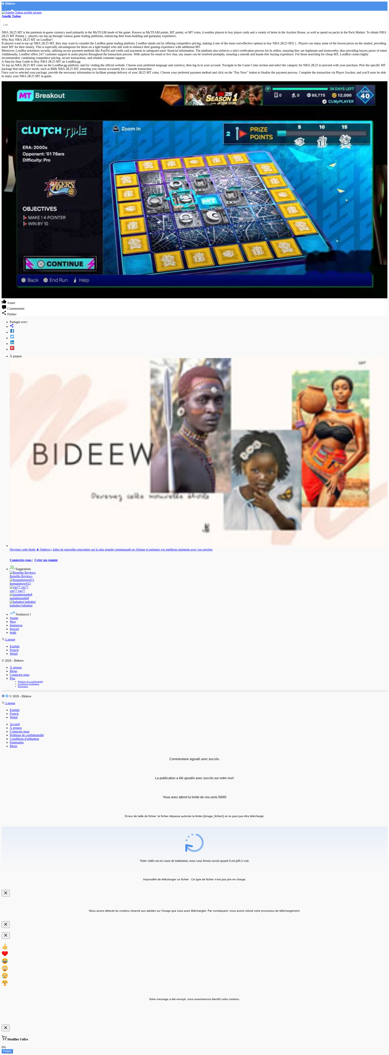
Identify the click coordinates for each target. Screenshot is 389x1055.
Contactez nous (19, 674)
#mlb (13, 632)
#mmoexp (16, 625)
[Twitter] (198, 337)
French (14, 650)
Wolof (14, 653)
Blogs (13, 671)
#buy (13, 621)
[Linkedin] (198, 343)
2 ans (5, 24)
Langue (10, 639)
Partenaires (23, 686)
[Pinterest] (198, 348)
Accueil (15, 724)
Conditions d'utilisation (28, 684)
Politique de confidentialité (30, 681)
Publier (7, 1051)
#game (14, 618)
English (14, 646)
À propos (16, 667)
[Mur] (198, 326)
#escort (14, 629)
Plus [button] (12, 678)
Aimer (10, 303)
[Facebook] (198, 331)
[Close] (6, 893)
